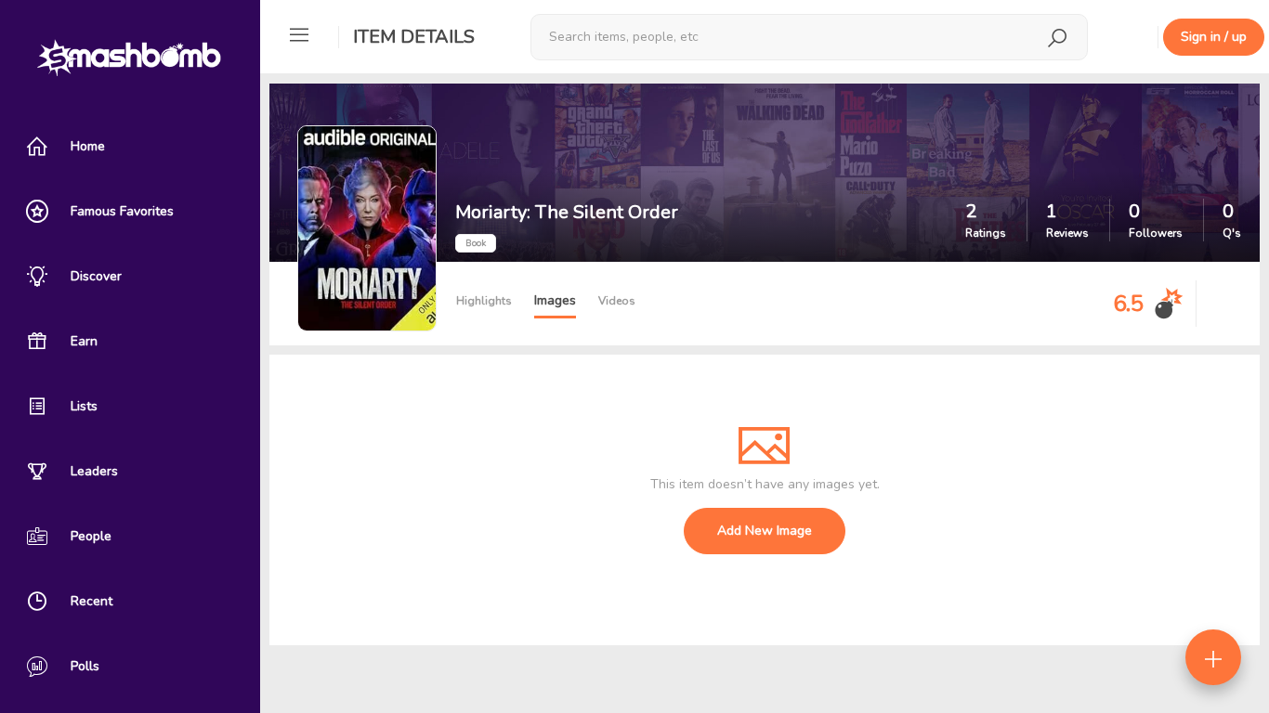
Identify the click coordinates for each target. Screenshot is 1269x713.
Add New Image (764, 530)
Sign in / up (1214, 36)
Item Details (414, 36)
